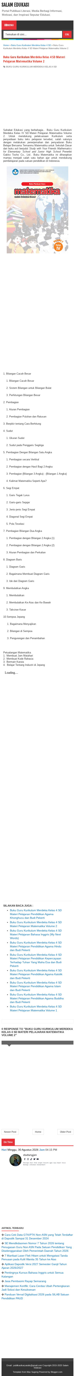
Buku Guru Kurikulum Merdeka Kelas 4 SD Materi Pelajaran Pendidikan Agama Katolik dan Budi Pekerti (36, 974)
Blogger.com (56, 1372)
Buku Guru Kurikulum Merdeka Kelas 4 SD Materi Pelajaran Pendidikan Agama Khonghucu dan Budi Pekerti (36, 914)
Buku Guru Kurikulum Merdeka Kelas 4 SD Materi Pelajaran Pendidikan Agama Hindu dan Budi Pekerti (36, 946)
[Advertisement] (37, 97)
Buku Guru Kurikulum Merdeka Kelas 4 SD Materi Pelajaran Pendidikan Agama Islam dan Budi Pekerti (36, 986)
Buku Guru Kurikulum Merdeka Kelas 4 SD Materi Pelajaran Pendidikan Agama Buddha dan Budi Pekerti (37, 998)
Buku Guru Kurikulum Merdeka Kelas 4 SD (31, 67)
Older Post (65, 1132)
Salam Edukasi (15, 5)
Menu (10, 25)
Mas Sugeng (32, 1372)
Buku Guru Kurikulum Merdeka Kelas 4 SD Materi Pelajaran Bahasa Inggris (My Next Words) (36, 934)
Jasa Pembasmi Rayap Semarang (25, 1281)
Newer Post (10, 1132)
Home (38, 1132)
